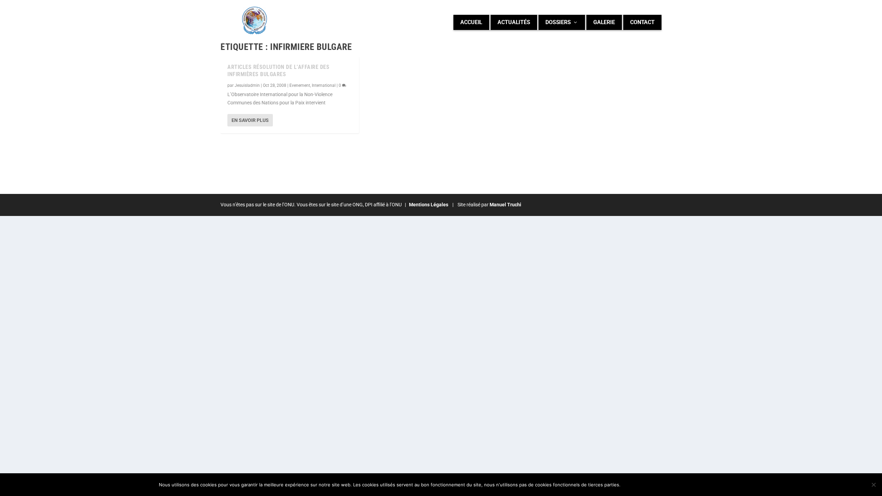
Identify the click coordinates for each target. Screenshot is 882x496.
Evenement (299, 85)
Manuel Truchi (505, 204)
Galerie (604, 22)
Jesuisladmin (247, 85)
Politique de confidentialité (682, 484)
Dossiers (558, 22)
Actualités (514, 22)
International (324, 85)
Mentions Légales (428, 204)
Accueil (471, 22)
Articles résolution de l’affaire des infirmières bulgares (278, 71)
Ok (631, 484)
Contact (642, 22)
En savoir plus (250, 120)
